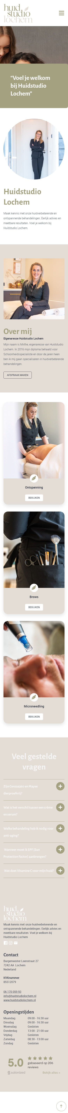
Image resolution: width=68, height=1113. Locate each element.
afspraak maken (17, 375)
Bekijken (34, 497)
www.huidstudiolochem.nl (19, 1000)
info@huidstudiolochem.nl (19, 996)
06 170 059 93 (12, 992)
